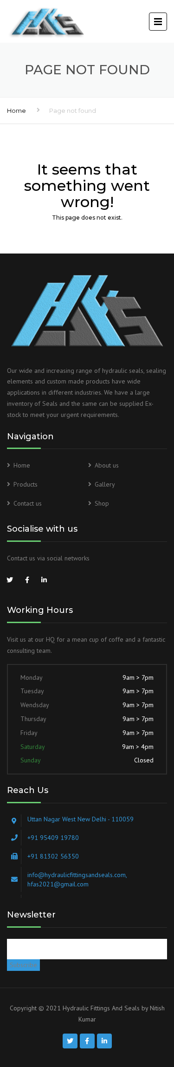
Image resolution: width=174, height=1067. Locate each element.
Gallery (105, 484)
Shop (102, 503)
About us (107, 465)
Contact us (27, 503)
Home (16, 110)
